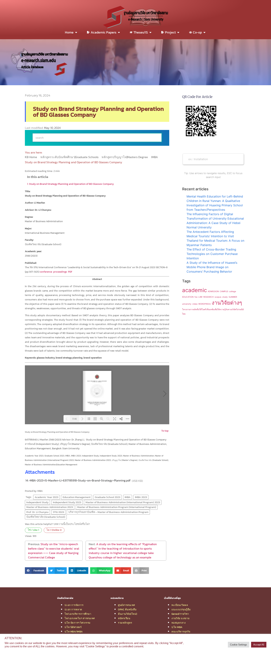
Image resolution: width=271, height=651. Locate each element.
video (194, 304)
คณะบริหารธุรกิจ (180, 631)
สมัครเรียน (124, 618)
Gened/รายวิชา (180, 614)
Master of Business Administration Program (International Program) (116, 507)
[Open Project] (178, 32)
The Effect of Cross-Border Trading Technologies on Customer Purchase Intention (212, 254)
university (186, 304)
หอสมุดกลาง (178, 622)
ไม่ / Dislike (54, 530)
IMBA (155, 157)
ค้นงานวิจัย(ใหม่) (127, 614)
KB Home (31, 157)
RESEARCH (208, 297)
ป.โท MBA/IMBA (74, 631)
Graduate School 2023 (107, 497)
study (225, 297)
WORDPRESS (204, 304)
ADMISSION (213, 291)
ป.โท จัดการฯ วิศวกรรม (78, 622)
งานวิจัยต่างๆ (227, 302)
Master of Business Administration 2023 (49, 507)
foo (195, 297)
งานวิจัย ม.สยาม (180, 618)
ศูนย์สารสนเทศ (126, 605)
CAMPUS (224, 291)
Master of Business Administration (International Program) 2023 (123, 502)
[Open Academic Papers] (119, 32)
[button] (35, 570)
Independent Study (37, 502)
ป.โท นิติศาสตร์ (73, 627)
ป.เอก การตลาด (73, 609)
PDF (70, 272)
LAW (200, 297)
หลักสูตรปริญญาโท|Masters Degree (125, 157)
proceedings (60, 272)
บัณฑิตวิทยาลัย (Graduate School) (45, 517)
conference (46, 272)
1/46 (74, 419)
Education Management (77, 497)
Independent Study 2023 (67, 502)
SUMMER (233, 297)
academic (194, 290)
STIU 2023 (58, 512)
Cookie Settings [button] (238, 644)
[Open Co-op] (204, 32)
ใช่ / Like (33, 530)
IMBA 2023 (141, 497)
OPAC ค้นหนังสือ (127, 609)
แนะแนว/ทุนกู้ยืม (181, 609)
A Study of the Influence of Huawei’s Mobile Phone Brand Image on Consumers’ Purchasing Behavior (212, 267)
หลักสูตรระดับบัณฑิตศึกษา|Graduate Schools (69, 157)
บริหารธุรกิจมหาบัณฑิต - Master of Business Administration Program (108, 512)
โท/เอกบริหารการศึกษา (78, 614)
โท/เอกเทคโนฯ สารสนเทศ (80, 618)
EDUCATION (188, 297)
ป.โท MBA (177, 627)
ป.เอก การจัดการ (74, 605)
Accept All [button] (258, 644)
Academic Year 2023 (46, 497)
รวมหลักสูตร (125, 622)
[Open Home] (76, 32)
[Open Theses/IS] (150, 32)
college (232, 291)
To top (164, 430)
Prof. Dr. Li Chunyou (37, 512)
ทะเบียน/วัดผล (179, 605)
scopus (218, 297)
